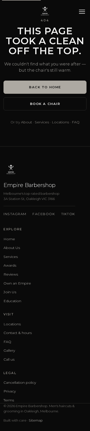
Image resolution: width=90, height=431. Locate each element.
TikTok (68, 214)
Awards (10, 265)
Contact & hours (18, 333)
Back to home (45, 87)
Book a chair (45, 104)
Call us (9, 359)
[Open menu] (82, 11)
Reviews (11, 274)
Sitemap (36, 420)
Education (12, 301)
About (26, 122)
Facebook (43, 214)
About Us (12, 247)
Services (42, 122)
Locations (60, 122)
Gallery (9, 350)
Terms (9, 400)
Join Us (10, 292)
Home (9, 239)
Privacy (10, 391)
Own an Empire (17, 283)
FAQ (76, 122)
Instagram (15, 214)
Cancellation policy (20, 382)
